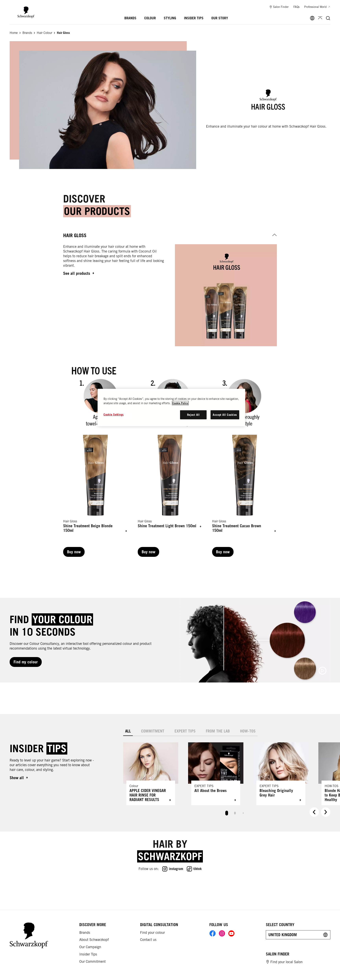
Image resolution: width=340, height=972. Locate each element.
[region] (171, 407)
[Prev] (314, 812)
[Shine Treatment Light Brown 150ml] (170, 496)
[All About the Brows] (215, 773)
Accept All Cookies (225, 414)
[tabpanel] (226, 777)
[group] (170, 496)
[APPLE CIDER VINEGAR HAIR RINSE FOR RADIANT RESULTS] (150, 773)
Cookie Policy (180, 403)
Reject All (193, 414)
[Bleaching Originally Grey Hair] (281, 773)
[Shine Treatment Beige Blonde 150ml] (95, 496)
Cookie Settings (113, 414)
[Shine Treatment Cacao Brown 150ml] (244, 496)
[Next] (325, 812)
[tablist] (226, 812)
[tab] (128, 731)
